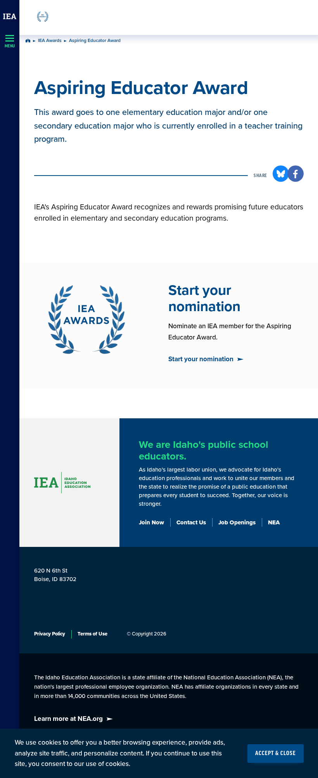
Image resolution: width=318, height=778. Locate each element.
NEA (274, 522)
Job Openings (237, 522)
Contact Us (191, 522)
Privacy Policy (49, 634)
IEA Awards (50, 40)
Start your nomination (200, 359)
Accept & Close (275, 753)
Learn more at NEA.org (68, 719)
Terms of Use (92, 634)
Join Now (151, 522)
